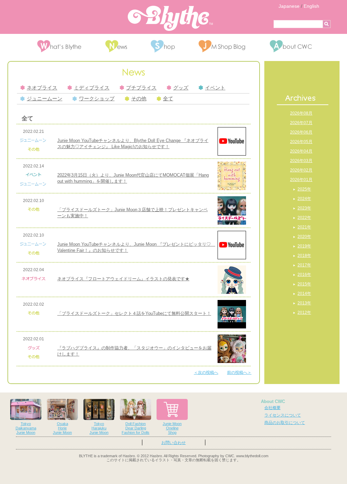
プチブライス (141, 87)
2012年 (304, 312)
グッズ (180, 87)
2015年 (304, 284)
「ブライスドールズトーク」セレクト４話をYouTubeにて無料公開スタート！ (134, 313)
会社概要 (272, 407)
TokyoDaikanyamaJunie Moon (26, 428)
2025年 (304, 189)
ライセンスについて (282, 415)
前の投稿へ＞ (239, 372)
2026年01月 (301, 179)
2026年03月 (301, 160)
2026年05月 (301, 141)
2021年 (304, 227)
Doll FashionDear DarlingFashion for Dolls (135, 428)
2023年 (304, 208)
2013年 (304, 303)
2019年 (304, 246)
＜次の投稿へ (206, 372)
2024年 (304, 198)
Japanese (289, 6)
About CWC (273, 401)
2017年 (304, 265)
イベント (215, 87)
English (311, 6)
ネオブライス (42, 87)
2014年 (304, 293)
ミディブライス (91, 87)
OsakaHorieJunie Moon (62, 428)
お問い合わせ (173, 442)
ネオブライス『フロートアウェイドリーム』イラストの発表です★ (123, 278)
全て (168, 98)
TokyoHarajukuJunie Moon (98, 428)
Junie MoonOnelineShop (172, 428)
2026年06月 (301, 132)
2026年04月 (301, 151)
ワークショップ (97, 98)
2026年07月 (301, 122)
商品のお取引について (284, 422)
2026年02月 (301, 170)
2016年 (304, 274)
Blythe (170, 18)
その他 (138, 98)
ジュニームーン (44, 98)
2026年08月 (301, 113)
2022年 (304, 217)
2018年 (304, 255)
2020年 (304, 236)
